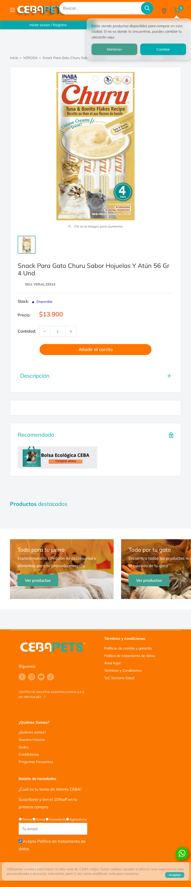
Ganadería (57, 819)
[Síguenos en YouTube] (41, 676)
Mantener (114, 49)
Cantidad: (27, 331)
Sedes (24, 747)
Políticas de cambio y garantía (128, 648)
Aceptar (175, 875)
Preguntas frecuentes (36, 762)
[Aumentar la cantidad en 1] (71, 331)
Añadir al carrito (96, 349)
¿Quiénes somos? (32, 732)
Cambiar (163, 49)
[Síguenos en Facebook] (22, 676)
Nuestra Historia (32, 739)
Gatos (40, 819)
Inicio (14, 58)
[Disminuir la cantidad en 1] (44, 331)
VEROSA (30, 58)
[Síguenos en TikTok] (50, 676)
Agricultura (78, 819)
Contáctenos (29, 754)
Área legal (112, 663)
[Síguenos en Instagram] (31, 676)
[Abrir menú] (12, 10)
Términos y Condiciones (123, 670)
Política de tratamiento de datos (129, 655)
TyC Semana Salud (119, 678)
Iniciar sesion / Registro (47, 25)
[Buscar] (147, 8)
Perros (27, 819)
